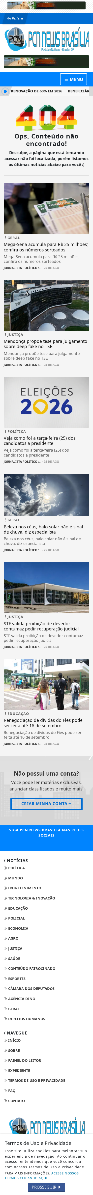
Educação (17, 908)
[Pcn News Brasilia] (46, 38)
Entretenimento (24, 888)
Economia (17, 928)
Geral (13, 1008)
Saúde (13, 958)
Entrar (17, 18)
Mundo (15, 878)
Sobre (13, 1050)
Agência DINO (21, 998)
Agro (12, 938)
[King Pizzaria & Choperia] (46, 61)
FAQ (11, 1090)
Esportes (16, 978)
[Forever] (46, 5)
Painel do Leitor (24, 1060)
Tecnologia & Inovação (31, 898)
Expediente (18, 1070)
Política (16, 868)
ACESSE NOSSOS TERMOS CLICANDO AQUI (42, 1175)
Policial (16, 918)
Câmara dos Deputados (31, 988)
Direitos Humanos (26, 1018)
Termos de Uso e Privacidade (36, 1080)
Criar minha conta (44, 803)
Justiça (14, 948)
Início (14, 1040)
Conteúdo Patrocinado (31, 968)
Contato (16, 1100)
